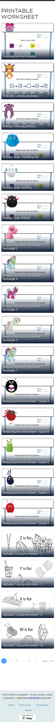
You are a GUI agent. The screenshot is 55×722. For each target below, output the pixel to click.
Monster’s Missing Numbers (20, 126)
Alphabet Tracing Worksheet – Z (22, 553)
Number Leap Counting (17, 187)
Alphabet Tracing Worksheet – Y (22, 584)
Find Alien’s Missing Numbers (20, 95)
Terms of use (25, 705)
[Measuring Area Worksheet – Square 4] (27, 421)
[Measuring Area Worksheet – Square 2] (27, 452)
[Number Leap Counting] (27, 177)
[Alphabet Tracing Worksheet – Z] (27, 543)
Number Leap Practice (16, 217)
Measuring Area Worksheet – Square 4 (26, 431)
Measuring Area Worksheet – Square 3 (26, 492)
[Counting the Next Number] (27, 41)
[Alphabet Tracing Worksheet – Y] (27, 574)
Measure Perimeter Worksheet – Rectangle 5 (22, 246)
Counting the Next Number (19, 56)
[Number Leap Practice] (27, 207)
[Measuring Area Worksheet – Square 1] (27, 513)
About (11, 705)
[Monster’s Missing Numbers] (27, 116)
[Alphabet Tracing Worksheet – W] (27, 635)
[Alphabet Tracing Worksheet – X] (27, 604)
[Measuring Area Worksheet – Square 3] (27, 482)
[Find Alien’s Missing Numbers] (27, 81)
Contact (28, 710)
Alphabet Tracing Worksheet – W (23, 645)
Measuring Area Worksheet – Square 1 (26, 523)
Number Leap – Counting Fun (20, 156)
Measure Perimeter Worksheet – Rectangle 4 (22, 277)
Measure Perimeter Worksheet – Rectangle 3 (22, 307)
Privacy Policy (42, 705)
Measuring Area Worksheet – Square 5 (26, 401)
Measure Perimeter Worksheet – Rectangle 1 (22, 368)
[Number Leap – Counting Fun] (27, 146)
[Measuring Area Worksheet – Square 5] (27, 391)
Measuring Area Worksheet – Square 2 (26, 462)
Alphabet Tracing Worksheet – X (22, 614)
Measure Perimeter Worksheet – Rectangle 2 (22, 338)
